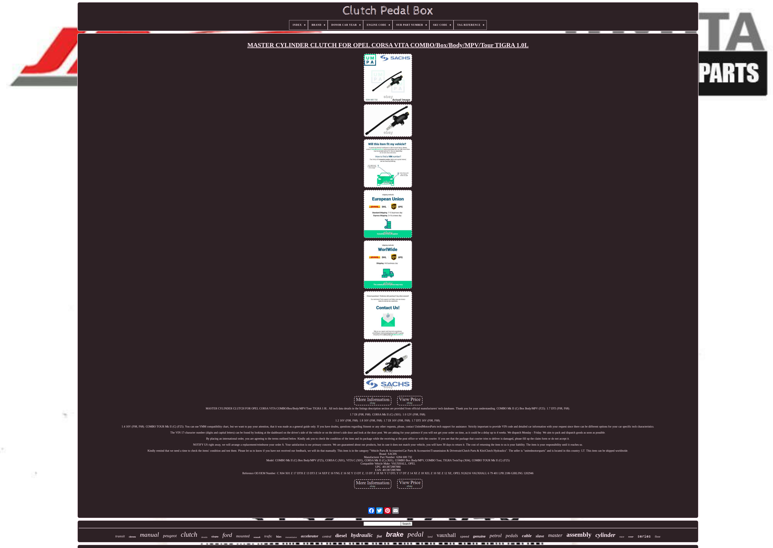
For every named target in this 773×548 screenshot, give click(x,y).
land (430, 536)
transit (120, 536)
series (644, 536)
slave (540, 536)
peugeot (170, 535)
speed (464, 536)
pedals (512, 535)
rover (630, 536)
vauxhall (446, 535)
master (555, 535)
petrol (496, 535)
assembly (578, 534)
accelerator (309, 536)
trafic (268, 536)
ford (227, 535)
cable (527, 535)
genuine (479, 536)
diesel (341, 535)
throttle (204, 537)
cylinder (605, 535)
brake (394, 534)
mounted (243, 536)
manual (149, 534)
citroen (132, 536)
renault (257, 537)
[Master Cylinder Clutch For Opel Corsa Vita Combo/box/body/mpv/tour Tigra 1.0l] (388, 78)
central (326, 536)
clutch (189, 534)
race (621, 536)
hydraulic (362, 535)
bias (278, 536)
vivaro (214, 536)
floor (657, 536)
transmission (291, 537)
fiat (379, 536)
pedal (415, 534)
